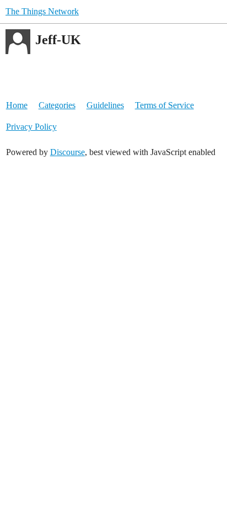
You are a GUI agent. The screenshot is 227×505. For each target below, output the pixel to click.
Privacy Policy (31, 126)
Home (17, 105)
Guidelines (105, 105)
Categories (57, 105)
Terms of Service (164, 105)
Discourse (67, 152)
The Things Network (42, 11)
